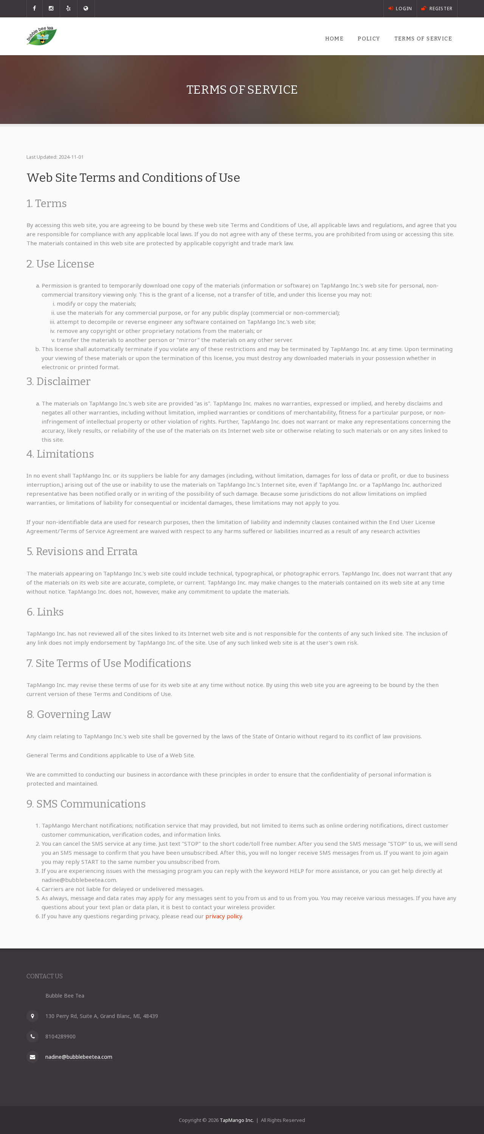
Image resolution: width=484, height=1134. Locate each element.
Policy (369, 39)
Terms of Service (423, 39)
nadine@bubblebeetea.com (78, 1056)
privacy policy (223, 916)
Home (334, 39)
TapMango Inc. (237, 1120)
